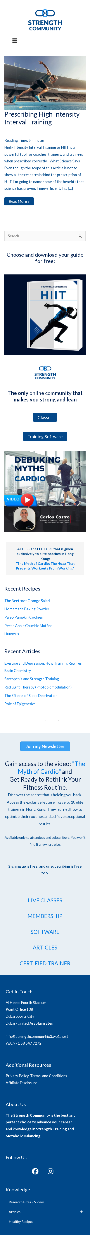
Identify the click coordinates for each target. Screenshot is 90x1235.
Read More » (19, 202)
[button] (35, 1171)
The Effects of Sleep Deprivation (30, 695)
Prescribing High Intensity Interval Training (42, 118)
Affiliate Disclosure (21, 1082)
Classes (45, 417)
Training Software (45, 436)
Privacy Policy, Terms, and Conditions (36, 1075)
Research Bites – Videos (27, 1202)
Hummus (11, 634)
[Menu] (14, 40)
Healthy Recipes (21, 1221)
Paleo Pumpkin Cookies (23, 617)
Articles (15, 1212)
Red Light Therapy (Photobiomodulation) (38, 687)
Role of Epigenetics (20, 704)
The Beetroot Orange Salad (27, 600)
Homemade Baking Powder (26, 609)
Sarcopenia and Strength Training (31, 679)
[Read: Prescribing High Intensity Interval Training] (45, 82)
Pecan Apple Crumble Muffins (28, 625)
